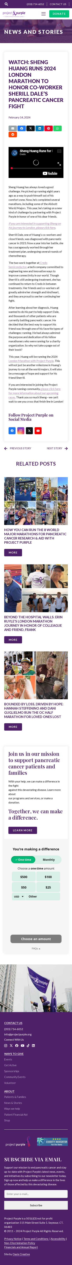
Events (8, 1059)
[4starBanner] (52, 1142)
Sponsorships (11, 1071)
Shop (7, 1120)
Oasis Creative (21, 1254)
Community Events (15, 1076)
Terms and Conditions (36, 1238)
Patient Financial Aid (15, 1114)
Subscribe (36, 1205)
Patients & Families (15, 1096)
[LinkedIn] (33, 1045)
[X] (29, 430)
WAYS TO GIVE (14, 1053)
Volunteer (10, 1082)
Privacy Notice (12, 1238)
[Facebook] (12, 430)
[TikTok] (28, 1045)
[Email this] (13, 128)
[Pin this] (48, 128)
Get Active (10, 1065)
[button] (6, 4)
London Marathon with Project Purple (31, 360)
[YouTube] (38, 430)
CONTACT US (13, 1023)
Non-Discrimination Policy (19, 1243)
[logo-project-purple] (14, 14)
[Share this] (21, 128)
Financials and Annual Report (21, 1247)
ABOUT (9, 1091)
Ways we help (12, 1108)
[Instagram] (20, 430)
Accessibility (58, 1238)
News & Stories (13, 1102)
